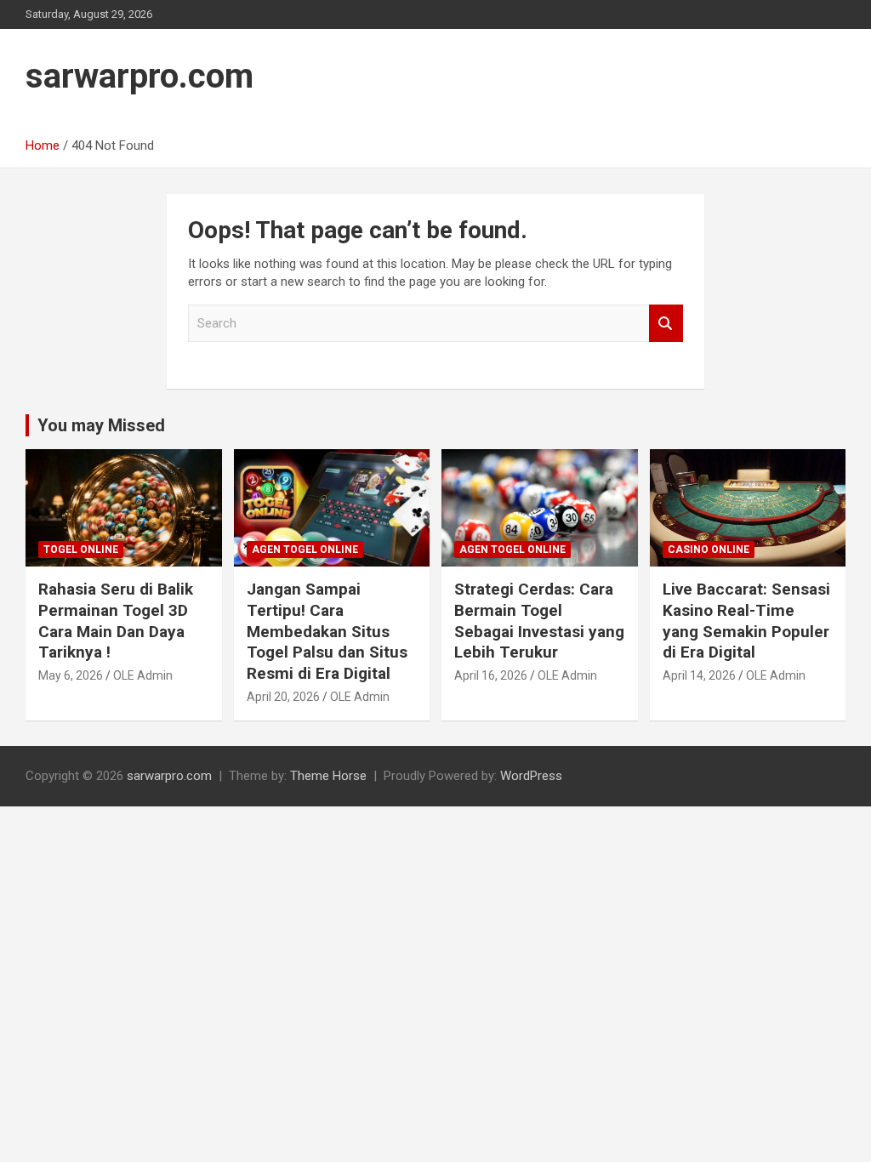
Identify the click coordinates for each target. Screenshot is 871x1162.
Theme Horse (328, 775)
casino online (708, 549)
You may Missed (101, 425)
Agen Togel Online (305, 549)
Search (666, 324)
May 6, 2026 (70, 675)
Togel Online (80, 549)
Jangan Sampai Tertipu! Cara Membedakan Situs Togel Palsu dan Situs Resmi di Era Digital (327, 631)
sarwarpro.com (139, 76)
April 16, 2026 (490, 675)
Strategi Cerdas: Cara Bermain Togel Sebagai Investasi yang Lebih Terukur (539, 620)
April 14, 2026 (699, 675)
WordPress (531, 775)
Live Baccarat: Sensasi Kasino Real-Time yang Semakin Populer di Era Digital (746, 620)
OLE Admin (143, 675)
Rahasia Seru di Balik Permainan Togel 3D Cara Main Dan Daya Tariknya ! (115, 620)
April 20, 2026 (283, 696)
